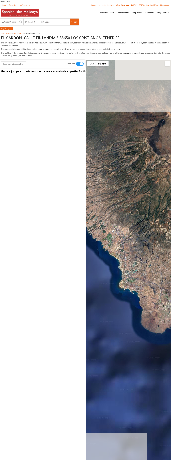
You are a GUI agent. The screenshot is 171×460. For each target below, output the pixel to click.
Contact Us (95, 5)
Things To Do (162, 13)
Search (74, 22)
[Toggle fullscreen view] (167, 63)
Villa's (113, 13)
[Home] (20, 12)
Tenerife (12, 5)
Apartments (123, 13)
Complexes (136, 13)
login (104, 5)
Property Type (5, 29)
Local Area (148, 13)
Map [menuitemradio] (92, 63)
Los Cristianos (24, 5)
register (110, 5)
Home (4, 5)
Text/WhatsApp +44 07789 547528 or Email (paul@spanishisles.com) (143, 5)
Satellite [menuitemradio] (102, 63)
